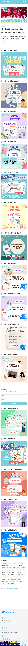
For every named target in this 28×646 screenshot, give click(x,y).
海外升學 (21, 576)
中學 (14, 567)
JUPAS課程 (9, 567)
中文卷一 (24, 567)
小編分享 (3, 26)
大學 (14, 570)
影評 (3, 576)
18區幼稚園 (21, 563)
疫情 (8, 579)
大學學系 (18, 570)
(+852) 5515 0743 (7, 630)
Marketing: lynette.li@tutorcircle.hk (10, 632)
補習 (3, 581)
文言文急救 (12, 576)
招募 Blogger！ (7, 622)
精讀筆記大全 (13, 579)
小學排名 (13, 574)
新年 (16, 576)
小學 (8, 574)
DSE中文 (15, 565)
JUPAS (3, 567)
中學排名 (18, 567)
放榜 (7, 576)
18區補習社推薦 (5, 565)
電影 (8, 583)
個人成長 (4, 570)
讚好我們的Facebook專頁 (11, 588)
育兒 (23, 579)
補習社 (7, 581)
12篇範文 (4, 563)
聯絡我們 (5, 624)
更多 (2, 41)
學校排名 (8, 572)
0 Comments (5, 44)
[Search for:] (25, 1)
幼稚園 (23, 574)
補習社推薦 (12, 581)
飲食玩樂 (13, 583)
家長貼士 (4, 574)
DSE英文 (21, 565)
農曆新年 (22, 581)
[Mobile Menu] (23, 1)
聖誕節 (19, 579)
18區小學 (15, 563)
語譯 (17, 581)
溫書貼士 (4, 579)
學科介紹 (13, 572)
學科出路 (19, 572)
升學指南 (9, 570)
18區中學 (9, 563)
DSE (11, 565)
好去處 (3, 572)
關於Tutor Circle (7, 620)
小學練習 (18, 574)
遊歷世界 (4, 583)
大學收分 (23, 570)
